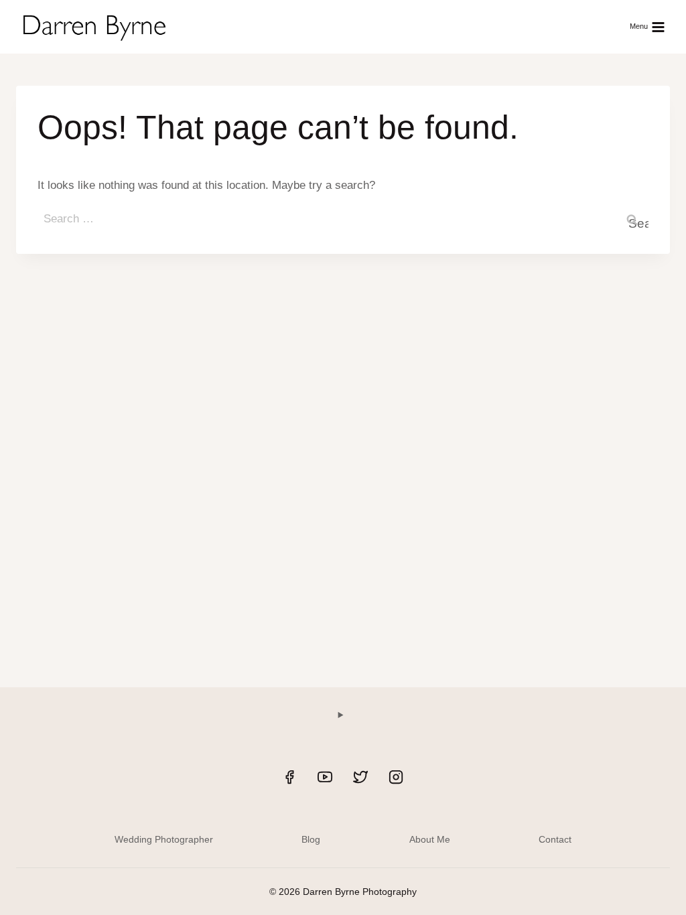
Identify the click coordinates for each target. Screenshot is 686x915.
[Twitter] (360, 777)
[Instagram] (396, 777)
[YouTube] (325, 777)
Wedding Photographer (164, 839)
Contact (555, 839)
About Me (429, 839)
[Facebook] (289, 777)
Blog (310, 839)
